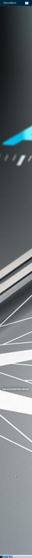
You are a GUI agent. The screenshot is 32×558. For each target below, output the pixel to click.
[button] (1, 557)
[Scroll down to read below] (16, 476)
